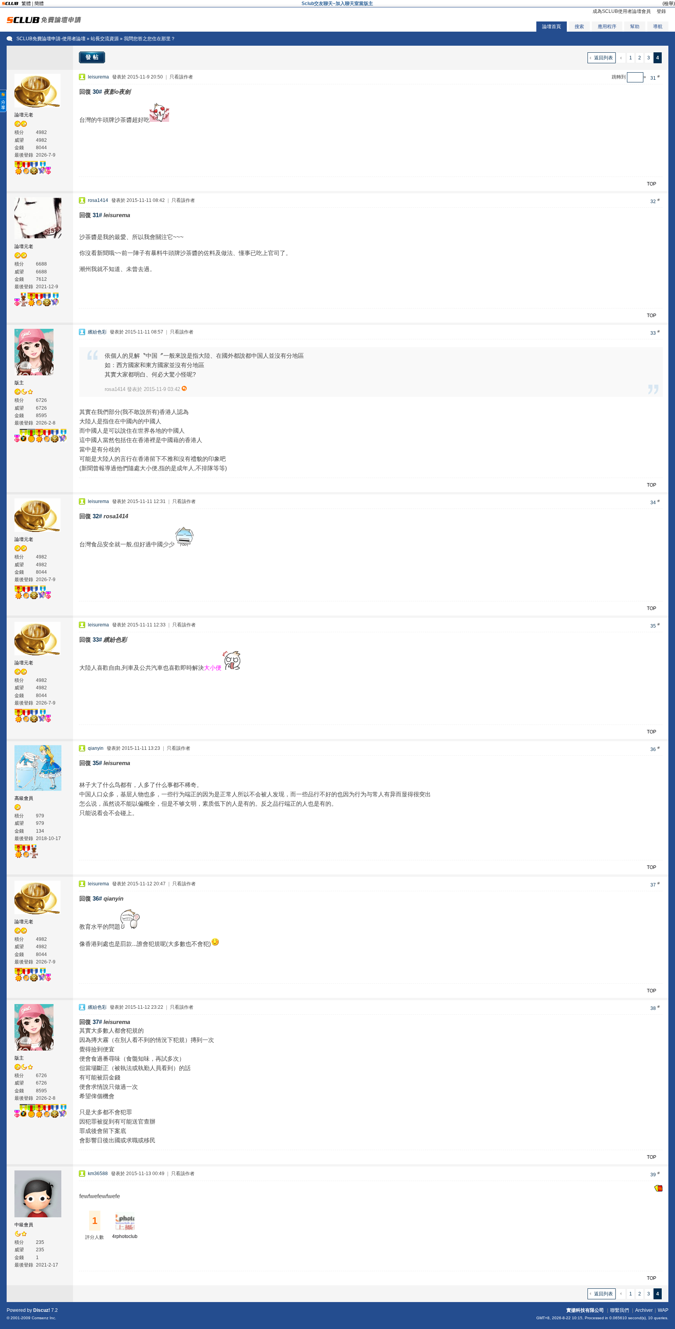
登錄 (661, 11)
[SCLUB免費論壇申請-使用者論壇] (44, 21)
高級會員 (23, 798)
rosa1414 (98, 200)
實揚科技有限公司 (585, 1310)
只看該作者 (181, 77)
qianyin (96, 748)
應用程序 (607, 26)
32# (97, 516)
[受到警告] (658, 1190)
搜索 (579, 26)
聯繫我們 (619, 1310)
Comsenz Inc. (44, 1318)
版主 (19, 382)
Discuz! (41, 1310)
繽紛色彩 (97, 332)
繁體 (26, 3)
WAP (663, 1310)
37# (97, 1022)
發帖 (93, 57)
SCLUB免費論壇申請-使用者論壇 (51, 38)
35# (97, 763)
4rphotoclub (125, 1236)
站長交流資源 (105, 38)
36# (97, 898)
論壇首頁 (551, 26)
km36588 (98, 1173)
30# (97, 91)
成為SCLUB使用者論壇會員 (622, 11)
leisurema (98, 77)
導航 (657, 26)
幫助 (634, 26)
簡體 (39, 3)
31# (97, 215)
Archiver (644, 1310)
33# (97, 639)
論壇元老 (23, 115)
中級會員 (23, 1224)
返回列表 (603, 58)
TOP (651, 184)
